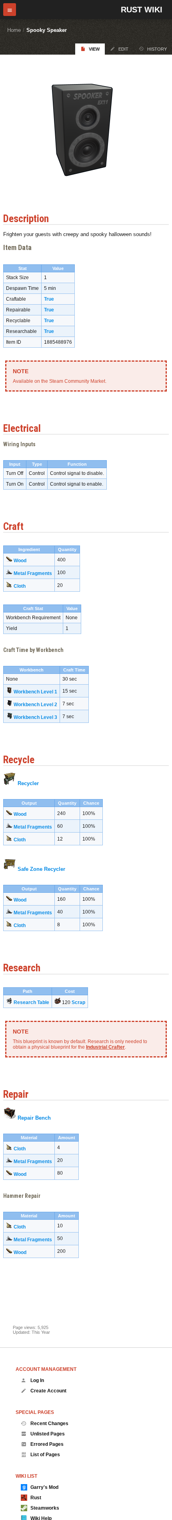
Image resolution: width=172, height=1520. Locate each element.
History (157, 49)
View (94, 49)
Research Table (31, 1002)
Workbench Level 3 (35, 717)
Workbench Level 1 (35, 692)
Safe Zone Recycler (41, 869)
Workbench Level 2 (35, 704)
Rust (35, 1497)
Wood (20, 560)
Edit (123, 49)
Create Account (48, 1391)
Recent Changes (49, 1423)
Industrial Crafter (105, 1047)
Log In (37, 1380)
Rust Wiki (141, 9)
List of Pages (45, 1454)
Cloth (20, 586)
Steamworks (44, 1508)
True (49, 299)
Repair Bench (34, 1118)
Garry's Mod (44, 1487)
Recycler (28, 783)
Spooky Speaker (46, 30)
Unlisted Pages (47, 1434)
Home (14, 30)
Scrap (78, 1002)
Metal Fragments (33, 573)
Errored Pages (47, 1444)
